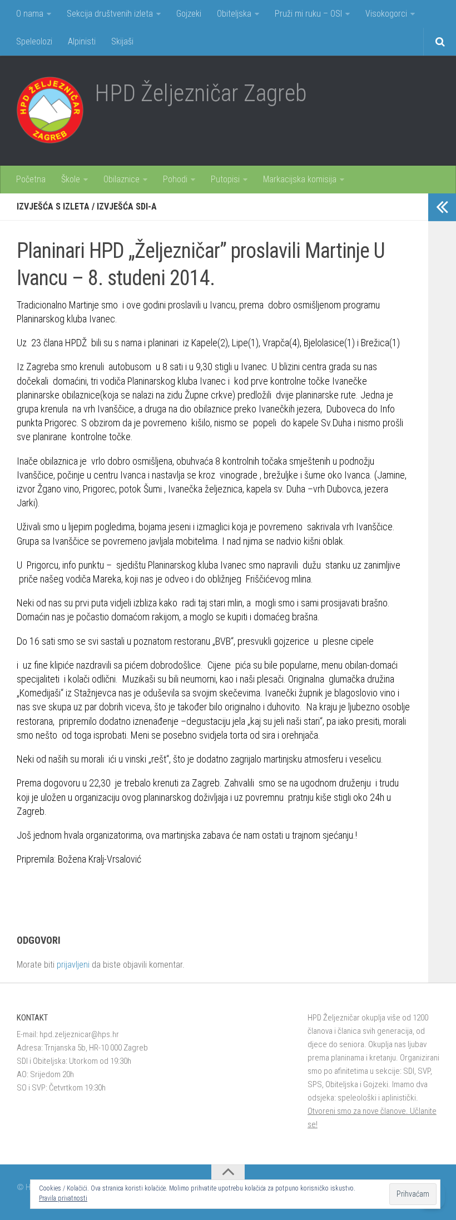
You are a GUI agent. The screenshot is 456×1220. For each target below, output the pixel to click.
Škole (70, 179)
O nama (29, 13)
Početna (31, 179)
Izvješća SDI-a (127, 206)
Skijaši (122, 41)
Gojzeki (188, 13)
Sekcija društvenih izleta (110, 13)
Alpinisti (82, 41)
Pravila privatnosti (63, 1198)
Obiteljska (234, 13)
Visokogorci (386, 13)
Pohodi (175, 179)
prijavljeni (73, 964)
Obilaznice (121, 179)
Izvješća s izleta (53, 206)
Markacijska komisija (299, 179)
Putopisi (225, 179)
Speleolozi (34, 41)
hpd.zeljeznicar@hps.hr (79, 1034)
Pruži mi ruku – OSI (308, 13)
